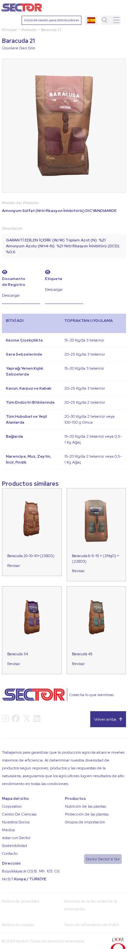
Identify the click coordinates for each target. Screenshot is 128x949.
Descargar (11, 295)
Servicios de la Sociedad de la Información (90, 905)
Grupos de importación (85, 822)
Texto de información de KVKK (91, 924)
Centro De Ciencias (19, 814)
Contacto (9, 853)
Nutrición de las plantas (85, 806)
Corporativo (12, 806)
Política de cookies (18, 924)
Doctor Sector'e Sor (103, 859)
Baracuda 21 (51, 29)
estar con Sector (16, 837)
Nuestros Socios (16, 822)
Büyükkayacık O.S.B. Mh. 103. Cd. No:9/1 (31, 875)
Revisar (13, 565)
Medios (8, 830)
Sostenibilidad (14, 845)
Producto (28, 29)
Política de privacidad (20, 901)
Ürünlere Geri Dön (18, 48)
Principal (9, 29)
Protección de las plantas (87, 814)
